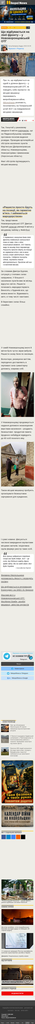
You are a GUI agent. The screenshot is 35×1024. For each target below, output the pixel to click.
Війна (12, 27)
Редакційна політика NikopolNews (13, 1007)
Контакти (10, 1010)
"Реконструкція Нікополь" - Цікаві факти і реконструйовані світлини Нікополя (16, 901)
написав (13, 227)
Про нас (17, 1010)
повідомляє (23, 130)
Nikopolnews (9, 102)
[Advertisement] (17, 186)
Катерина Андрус (17, 46)
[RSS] (18, 837)
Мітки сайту (24, 1010)
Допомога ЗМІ (28, 1007)
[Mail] (23, 837)
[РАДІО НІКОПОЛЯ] (17, 816)
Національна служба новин (18, 956)
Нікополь (4, 27)
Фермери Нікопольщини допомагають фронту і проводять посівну (17, 578)
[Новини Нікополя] (16, 2)
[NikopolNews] (17, 656)
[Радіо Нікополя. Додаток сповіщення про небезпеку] (17, 781)
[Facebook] (3, 837)
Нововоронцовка (20, 27)
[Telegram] (8, 837)
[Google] (13, 837)
